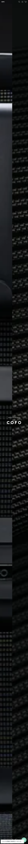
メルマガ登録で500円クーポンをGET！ (12, 841)
